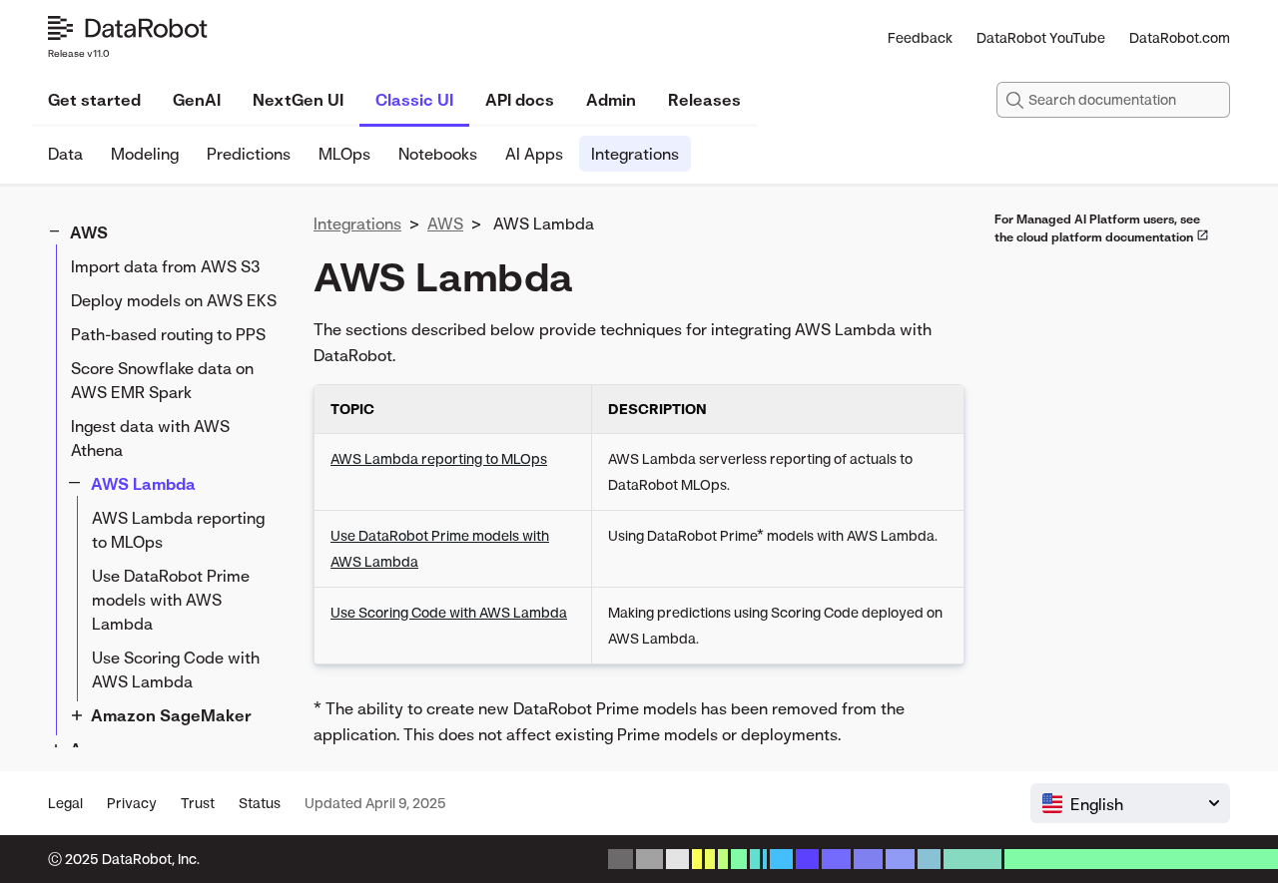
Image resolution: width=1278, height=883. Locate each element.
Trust (198, 802)
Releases (704, 100)
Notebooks (437, 154)
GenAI (197, 100)
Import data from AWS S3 (166, 266)
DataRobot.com (1179, 37)
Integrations (635, 154)
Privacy (132, 802)
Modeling (145, 154)
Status (260, 802)
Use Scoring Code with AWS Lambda (176, 669)
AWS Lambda (143, 484)
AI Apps (534, 154)
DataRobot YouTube (1040, 37)
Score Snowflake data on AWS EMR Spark (162, 380)
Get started (94, 100)
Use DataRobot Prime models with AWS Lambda (171, 600)
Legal (65, 802)
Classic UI (414, 100)
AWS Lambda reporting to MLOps (178, 530)
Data (65, 154)
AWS (89, 232)
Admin (611, 100)
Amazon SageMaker (171, 715)
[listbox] (1130, 803)
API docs (519, 100)
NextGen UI (298, 100)
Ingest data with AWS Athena (150, 438)
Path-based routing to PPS (168, 334)
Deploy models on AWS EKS (174, 300)
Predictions (249, 154)
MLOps (344, 154)
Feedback (920, 37)
